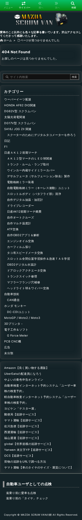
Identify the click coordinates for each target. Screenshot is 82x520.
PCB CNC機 (12, 341)
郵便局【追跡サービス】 (20, 414)
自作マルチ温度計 (19, 223)
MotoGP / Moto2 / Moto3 (22, 318)
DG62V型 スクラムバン (20, 111)
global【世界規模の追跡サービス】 (28, 444)
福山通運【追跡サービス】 (22, 438)
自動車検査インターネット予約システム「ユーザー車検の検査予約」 (40, 388)
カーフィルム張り (19, 247)
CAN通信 (13, 300)
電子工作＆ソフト (16, 329)
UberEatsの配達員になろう (23, 374)
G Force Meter (17, 335)
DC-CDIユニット (18, 312)
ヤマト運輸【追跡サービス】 (23, 420)
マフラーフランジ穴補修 (23, 282)
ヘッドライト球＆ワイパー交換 (28, 288)
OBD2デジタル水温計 (21, 264)
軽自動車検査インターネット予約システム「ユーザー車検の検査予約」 (40, 399)
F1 (5, 146)
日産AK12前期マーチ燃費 (24, 211)
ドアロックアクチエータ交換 (26, 270)
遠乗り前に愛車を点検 (21, 493)
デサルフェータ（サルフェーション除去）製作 (38, 176)
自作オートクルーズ (20, 217)
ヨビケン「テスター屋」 (20, 408)
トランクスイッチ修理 (22, 276)
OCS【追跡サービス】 (19, 455)
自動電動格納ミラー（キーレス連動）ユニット (38, 188)
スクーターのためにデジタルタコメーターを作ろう (41, 135)
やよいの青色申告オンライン (23, 379)
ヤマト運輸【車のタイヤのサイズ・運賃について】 (38, 467)
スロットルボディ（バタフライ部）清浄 (34, 194)
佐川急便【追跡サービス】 (22, 426)
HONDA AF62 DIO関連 (20, 105)
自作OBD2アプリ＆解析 (23, 235)
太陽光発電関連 (14, 117)
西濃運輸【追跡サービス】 (22, 432)
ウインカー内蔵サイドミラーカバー (31, 170)
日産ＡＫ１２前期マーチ (20, 152)
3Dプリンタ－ (13, 323)
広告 (7, 347)
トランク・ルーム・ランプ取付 (28, 164)
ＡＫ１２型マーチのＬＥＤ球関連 (29, 158)
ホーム (8, 40)
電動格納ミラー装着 (20, 182)
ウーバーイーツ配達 (17, 99)
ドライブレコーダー (20, 205)
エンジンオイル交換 (20, 241)
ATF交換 (13, 229)
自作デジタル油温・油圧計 (25, 200)
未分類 (8, 353)
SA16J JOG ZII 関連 (17, 129)
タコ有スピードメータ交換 (25, 253)
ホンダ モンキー (15, 306)
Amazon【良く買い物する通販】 (26, 368)
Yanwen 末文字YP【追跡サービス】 (29, 450)
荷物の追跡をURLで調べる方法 (25, 461)
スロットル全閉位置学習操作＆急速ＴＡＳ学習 (38, 258)
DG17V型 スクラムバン (20, 123)
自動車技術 (11, 294)
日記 (7, 141)
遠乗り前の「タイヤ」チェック (27, 498)
